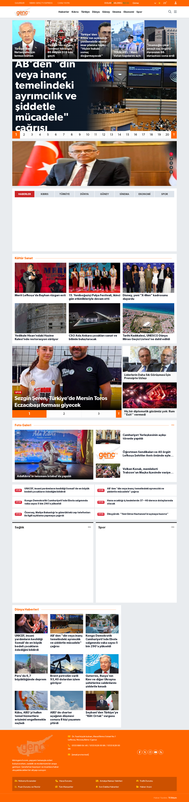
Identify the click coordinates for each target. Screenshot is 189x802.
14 (119, 134)
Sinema (116, 12)
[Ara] (170, 12)
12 (103, 134)
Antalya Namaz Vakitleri (111, 781)
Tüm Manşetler (66, 787)
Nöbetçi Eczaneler (27, 781)
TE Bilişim (172, 798)
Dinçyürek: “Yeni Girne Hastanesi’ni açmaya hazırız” (137, 514)
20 (167, 134)
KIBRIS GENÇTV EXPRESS (41, 3)
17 (143, 134)
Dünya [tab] (84, 194)
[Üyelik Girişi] (174, 3)
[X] (144, 752)
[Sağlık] (89, 527)
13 (111, 134)
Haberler (63, 12)
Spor (139, 12)
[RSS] (160, 752)
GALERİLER (20, 3)
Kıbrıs (75, 12)
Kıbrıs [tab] (44, 194)
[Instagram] (150, 752)
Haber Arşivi (146, 787)
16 (135, 134)
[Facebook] (139, 752)
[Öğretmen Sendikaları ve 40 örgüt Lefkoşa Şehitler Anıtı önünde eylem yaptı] (108, 453)
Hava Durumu (65, 781)
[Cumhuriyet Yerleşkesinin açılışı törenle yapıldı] (108, 437)
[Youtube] (155, 752)
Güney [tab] (104, 194)
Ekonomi (129, 12)
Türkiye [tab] (64, 194)
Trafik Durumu (146, 781)
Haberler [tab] (24, 194)
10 (87, 134)
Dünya (96, 12)
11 (95, 134)
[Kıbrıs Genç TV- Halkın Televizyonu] (23, 11)
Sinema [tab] (124, 194)
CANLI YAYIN (64, 3)
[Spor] (172, 527)
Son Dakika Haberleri (109, 787)
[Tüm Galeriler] (172, 425)
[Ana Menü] (175, 12)
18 (151, 134)
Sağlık (19, 527)
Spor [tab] (164, 194)
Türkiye (85, 12)
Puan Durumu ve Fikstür (29, 787)
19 (159, 134)
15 (127, 134)
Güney (106, 12)
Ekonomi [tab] (144, 194)
